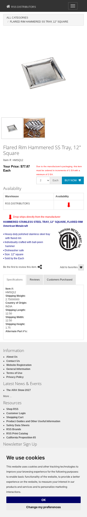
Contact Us (13, 361)
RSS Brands (13, 429)
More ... (7, 396)
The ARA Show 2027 (18, 390)
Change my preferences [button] (43, 507)
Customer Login (16, 413)
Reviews (35, 279)
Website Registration (18, 365)
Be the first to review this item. (20, 267)
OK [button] (43, 500)
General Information (18, 369)
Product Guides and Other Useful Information (33, 421)
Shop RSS (12, 409)
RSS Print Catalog (17, 433)
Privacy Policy (15, 377)
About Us (12, 356)
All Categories (17, 17)
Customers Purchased (59, 279)
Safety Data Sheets (18, 425)
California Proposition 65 (21, 437)
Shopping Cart (14, 417)
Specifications (15, 279)
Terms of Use (14, 373)
